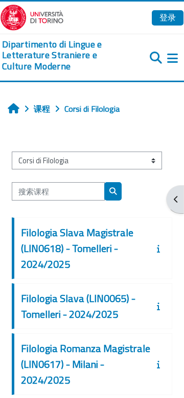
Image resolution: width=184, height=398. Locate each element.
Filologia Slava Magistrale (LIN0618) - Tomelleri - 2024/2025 (77, 248)
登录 (167, 17)
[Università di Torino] (32, 16)
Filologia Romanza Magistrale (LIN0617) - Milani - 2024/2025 (85, 364)
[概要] (160, 248)
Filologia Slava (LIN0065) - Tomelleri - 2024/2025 (78, 306)
